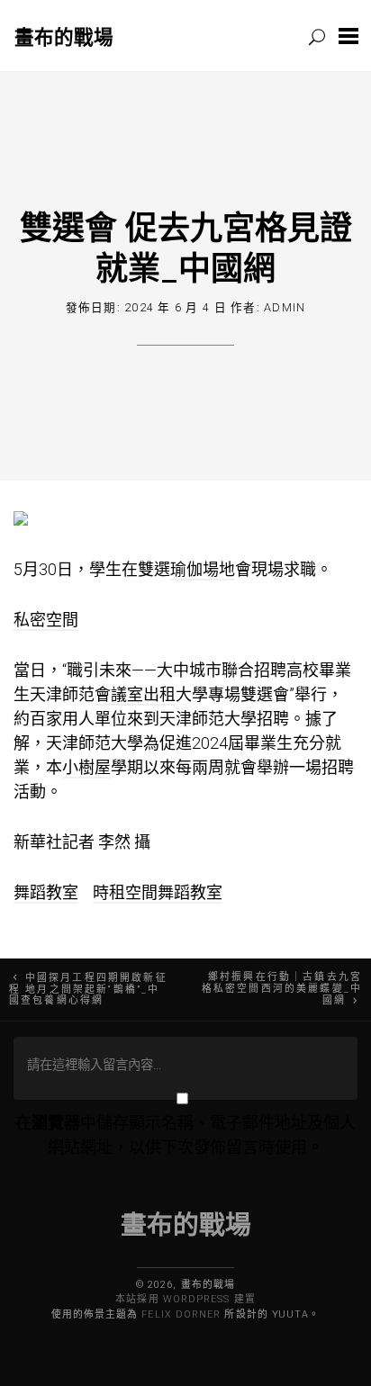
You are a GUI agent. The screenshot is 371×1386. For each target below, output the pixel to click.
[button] (348, 35)
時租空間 (125, 892)
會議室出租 (135, 694)
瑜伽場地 (202, 569)
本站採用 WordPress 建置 (185, 1299)
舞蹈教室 (46, 892)
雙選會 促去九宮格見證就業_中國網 (186, 247)
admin (284, 307)
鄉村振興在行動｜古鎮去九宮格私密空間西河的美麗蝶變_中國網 (282, 989)
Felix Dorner (181, 1314)
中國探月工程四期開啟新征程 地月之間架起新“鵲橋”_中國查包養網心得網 (88, 989)
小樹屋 (86, 767)
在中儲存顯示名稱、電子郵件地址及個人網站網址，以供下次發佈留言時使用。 (185, 1134)
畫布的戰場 (63, 36)
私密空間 (46, 619)
